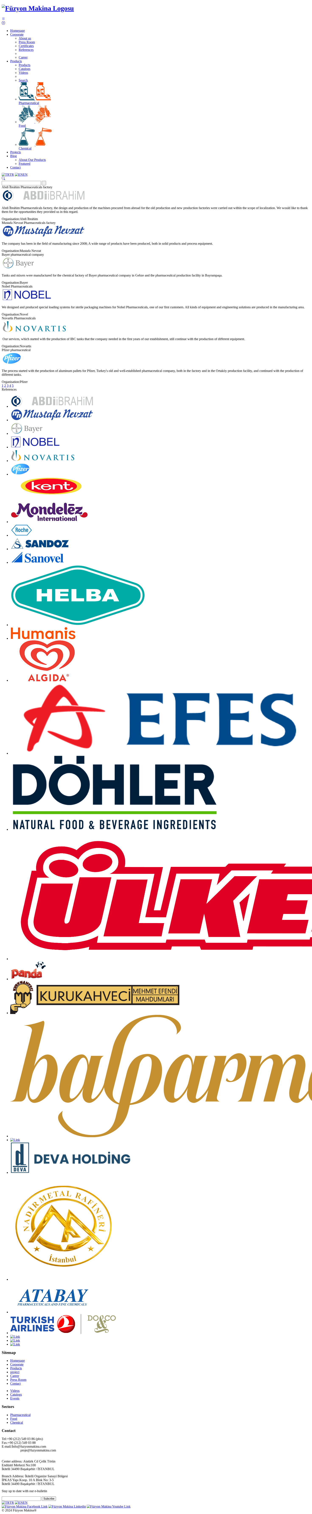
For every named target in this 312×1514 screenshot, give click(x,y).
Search (23, 80)
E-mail (6, 1446)
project (14, 1372)
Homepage (17, 30)
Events (14, 1398)
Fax (4, 1442)
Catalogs (24, 69)
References (26, 50)
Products (16, 61)
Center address (11, 1461)
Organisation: (11, 219)
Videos (23, 72)
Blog (13, 156)
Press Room (27, 42)
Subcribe (49, 1498)
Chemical (25, 148)
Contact (15, 167)
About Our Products (32, 160)
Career (23, 57)
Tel (4, 1439)
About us (25, 38)
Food (22, 125)
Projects (15, 152)
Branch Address (12, 1476)
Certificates (26, 46)
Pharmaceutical (29, 103)
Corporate (17, 34)
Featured (24, 163)
